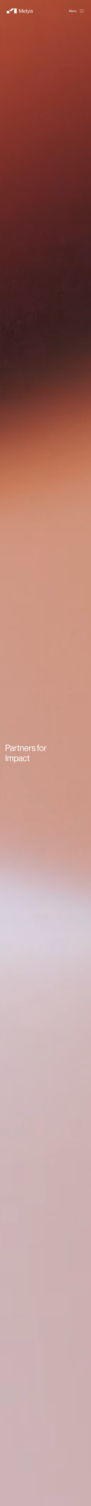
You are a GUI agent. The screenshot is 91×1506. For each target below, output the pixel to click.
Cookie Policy (48, 1463)
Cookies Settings (42, 1474)
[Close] (74, 1404)
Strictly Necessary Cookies (42, 1486)
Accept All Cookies (42, 1497)
